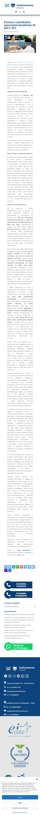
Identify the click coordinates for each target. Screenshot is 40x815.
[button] (37, 779)
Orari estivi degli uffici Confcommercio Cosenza (19, 614)
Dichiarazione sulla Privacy (20, 812)
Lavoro (16, 32)
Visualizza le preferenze (20, 808)
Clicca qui (28, 552)
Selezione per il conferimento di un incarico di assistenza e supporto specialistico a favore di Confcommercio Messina (19, 620)
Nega (20, 803)
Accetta (20, 797)
